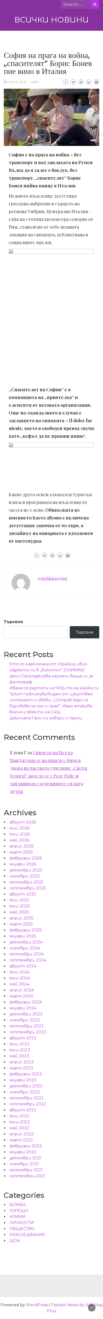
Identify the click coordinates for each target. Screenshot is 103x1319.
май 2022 (19, 1128)
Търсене (13, 621)
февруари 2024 (26, 1002)
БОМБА (18, 1204)
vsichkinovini (52, 579)
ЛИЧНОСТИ (22, 1222)
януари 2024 (23, 1008)
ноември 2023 (25, 1020)
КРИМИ (18, 1216)
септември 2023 (28, 1032)
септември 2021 (27, 1176)
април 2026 (22, 846)
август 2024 (23, 966)
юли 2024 (20, 972)
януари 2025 (23, 936)
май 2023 (19, 1056)
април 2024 (22, 990)
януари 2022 (23, 1152)
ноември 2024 (25, 948)
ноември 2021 (24, 1164)
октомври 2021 (26, 1170)
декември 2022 (26, 1086)
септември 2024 (28, 960)
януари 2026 (23, 864)
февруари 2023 (26, 1074)
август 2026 (23, 822)
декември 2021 (26, 1158)
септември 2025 (28, 888)
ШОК (35, 82)
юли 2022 (20, 1116)
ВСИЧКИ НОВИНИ (51, 19)
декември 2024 (26, 942)
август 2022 (23, 1110)
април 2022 (22, 1134)
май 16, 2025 (16, 82)
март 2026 (21, 852)
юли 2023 (20, 1044)
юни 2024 (20, 978)
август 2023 (23, 1038)
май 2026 (19, 840)
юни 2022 (20, 1122)
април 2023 (22, 1062)
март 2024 (21, 996)
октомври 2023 (27, 1026)
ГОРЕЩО (19, 1210)
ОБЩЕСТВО (22, 1228)
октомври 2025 (27, 882)
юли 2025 (19, 900)
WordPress (37, 1305)
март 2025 (21, 924)
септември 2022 (28, 1104)
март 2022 (21, 1140)
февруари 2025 (26, 930)
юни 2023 (20, 1050)
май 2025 (19, 912)
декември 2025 (26, 870)
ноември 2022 (25, 1092)
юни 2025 (20, 906)
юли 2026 (19, 828)
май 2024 (19, 984)
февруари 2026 (26, 858)
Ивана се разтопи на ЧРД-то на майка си (54, 688)
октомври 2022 (27, 1098)
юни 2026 (20, 834)
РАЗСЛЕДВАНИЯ (27, 1234)
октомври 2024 (27, 954)
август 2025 (23, 894)
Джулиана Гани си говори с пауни (46, 718)
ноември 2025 (25, 876)
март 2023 (21, 1068)
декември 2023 (26, 1014)
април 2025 (22, 918)
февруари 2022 (26, 1146)
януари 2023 (23, 1080)
